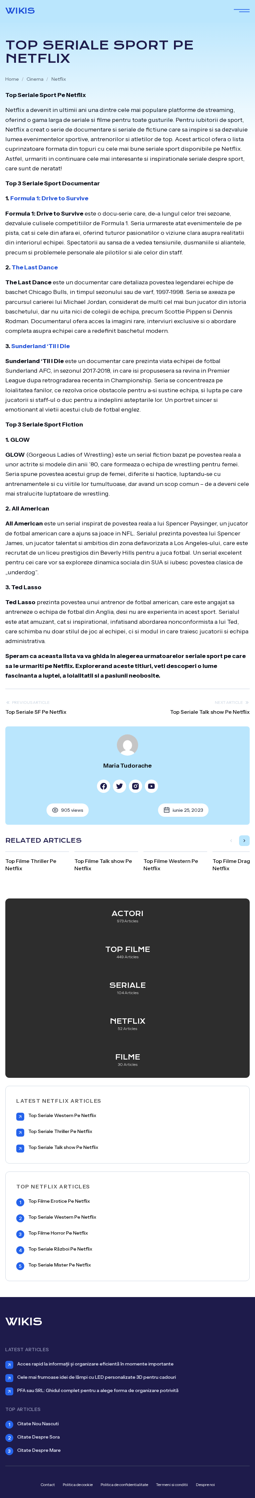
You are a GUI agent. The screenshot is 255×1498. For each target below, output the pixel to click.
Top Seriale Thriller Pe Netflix (60, 1131)
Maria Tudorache (127, 765)
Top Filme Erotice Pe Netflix (59, 1201)
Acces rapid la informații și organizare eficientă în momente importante (95, 1364)
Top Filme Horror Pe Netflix (58, 1233)
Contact (48, 1484)
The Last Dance (35, 267)
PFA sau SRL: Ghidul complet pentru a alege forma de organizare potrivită (98, 1390)
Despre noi (205, 1484)
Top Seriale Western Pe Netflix (62, 1115)
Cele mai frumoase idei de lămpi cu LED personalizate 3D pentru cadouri (96, 1377)
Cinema (35, 79)
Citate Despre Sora (38, 1437)
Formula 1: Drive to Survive (49, 198)
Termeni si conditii (172, 1484)
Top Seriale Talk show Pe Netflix (210, 711)
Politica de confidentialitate (124, 1484)
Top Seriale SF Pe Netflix (35, 711)
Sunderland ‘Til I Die (40, 346)
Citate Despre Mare (39, 1450)
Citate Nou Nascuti (38, 1424)
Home (12, 79)
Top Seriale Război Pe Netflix (60, 1249)
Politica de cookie (78, 1484)
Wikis (20, 11)
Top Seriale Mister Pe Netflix (59, 1265)
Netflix (58, 79)
